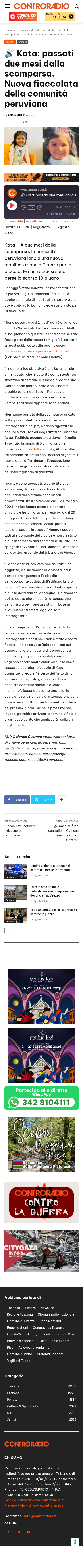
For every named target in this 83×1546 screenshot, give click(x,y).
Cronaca (22, 41)
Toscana (10, 41)
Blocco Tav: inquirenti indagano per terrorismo (20, 830)
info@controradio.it (40, 1516)
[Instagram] (18, 1532)
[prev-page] (7, 930)
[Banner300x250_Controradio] (41, 1170)
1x (31, 207)
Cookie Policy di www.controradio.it (34, 1500)
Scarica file (13, 221)
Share (71, 214)
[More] (61, 799)
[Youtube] (28, 1532)
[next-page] (14, 930)
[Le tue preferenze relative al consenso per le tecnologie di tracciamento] (75, 1542)
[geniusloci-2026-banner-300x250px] (41, 1023)
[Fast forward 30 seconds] (39, 207)
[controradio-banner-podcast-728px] (41, 180)
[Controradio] (41, 6)
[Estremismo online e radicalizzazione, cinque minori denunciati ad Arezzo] (15, 892)
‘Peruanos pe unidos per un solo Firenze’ (36, 351)
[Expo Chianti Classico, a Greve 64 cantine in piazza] (15, 915)
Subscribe (54, 214)
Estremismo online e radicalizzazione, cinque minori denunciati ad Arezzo (52, 891)
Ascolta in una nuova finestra (49, 221)
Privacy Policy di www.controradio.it (34, 1505)
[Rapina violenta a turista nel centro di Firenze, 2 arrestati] (15, 871)
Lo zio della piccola (38, 449)
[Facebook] (8, 1532)
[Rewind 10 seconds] (23, 207)
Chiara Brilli (15, 114)
